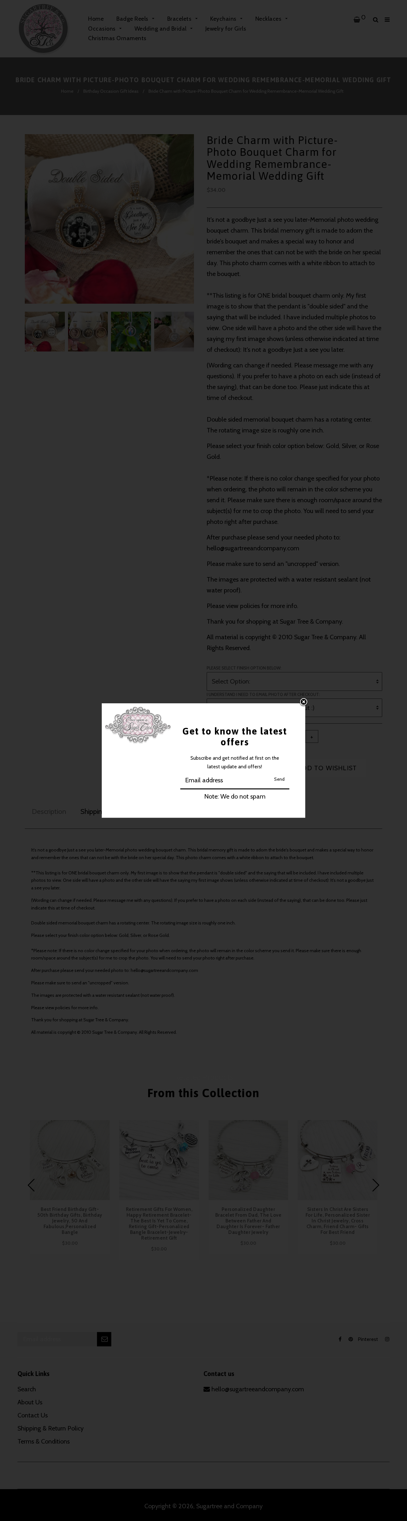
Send (279, 779)
